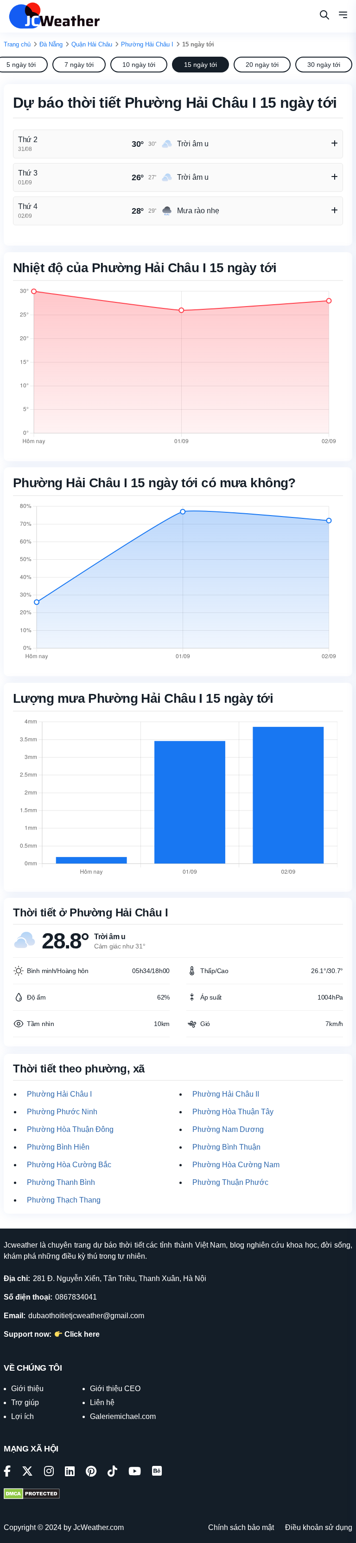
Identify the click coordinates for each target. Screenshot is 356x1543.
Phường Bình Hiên (58, 1147)
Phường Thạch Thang (64, 1200)
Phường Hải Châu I (147, 44)
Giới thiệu (27, 1389)
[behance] (157, 1473)
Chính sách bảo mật (241, 1527)
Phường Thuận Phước (230, 1182)
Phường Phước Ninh (62, 1112)
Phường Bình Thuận (226, 1147)
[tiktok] (112, 1473)
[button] (343, 16)
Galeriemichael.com (123, 1416)
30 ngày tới (323, 64)
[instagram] (49, 1473)
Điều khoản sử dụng (318, 1527)
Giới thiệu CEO (115, 1389)
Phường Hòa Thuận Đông (70, 1129)
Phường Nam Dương (228, 1129)
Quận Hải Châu (91, 44)
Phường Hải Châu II (225, 1094)
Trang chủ (17, 44)
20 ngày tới (262, 64)
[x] (27, 1473)
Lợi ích (22, 1416)
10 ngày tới (138, 64)
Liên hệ (102, 1402)
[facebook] (7, 1473)
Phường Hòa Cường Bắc (69, 1165)
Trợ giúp (25, 1402)
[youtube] (134, 1473)
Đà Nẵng (51, 44)
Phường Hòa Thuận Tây (232, 1112)
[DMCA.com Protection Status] (32, 1494)
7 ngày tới (79, 64)
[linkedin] (70, 1473)
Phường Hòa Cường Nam (236, 1165)
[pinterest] (91, 1473)
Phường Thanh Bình (61, 1182)
